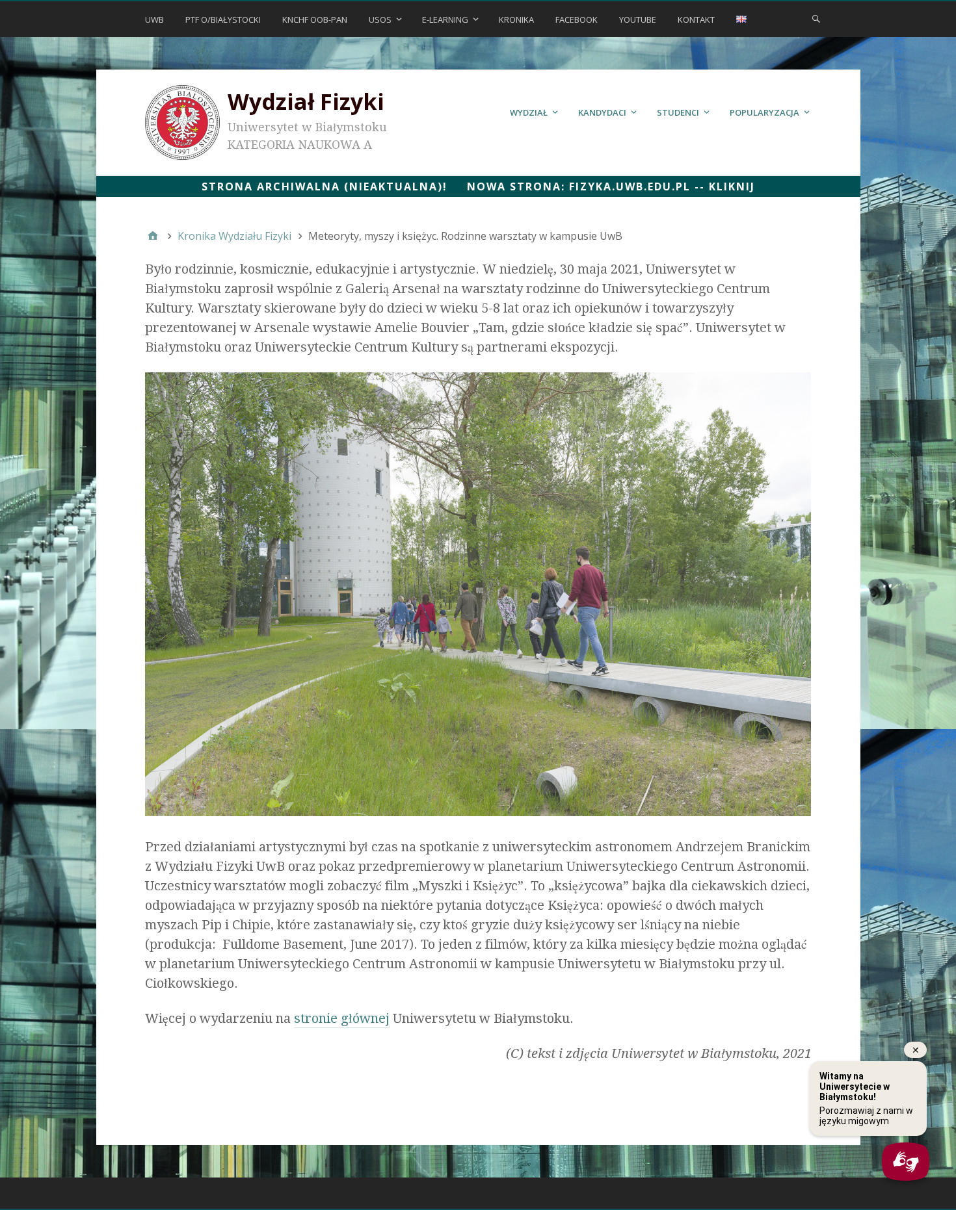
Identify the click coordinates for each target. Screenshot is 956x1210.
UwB (154, 19)
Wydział (529, 112)
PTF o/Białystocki (223, 19)
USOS (380, 19)
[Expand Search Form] (816, 18)
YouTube (637, 19)
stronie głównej (342, 1018)
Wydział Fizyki (306, 101)
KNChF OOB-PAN (314, 19)
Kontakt (696, 19)
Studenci (678, 112)
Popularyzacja (764, 112)
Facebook (576, 19)
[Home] (153, 236)
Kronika (516, 19)
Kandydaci (602, 112)
